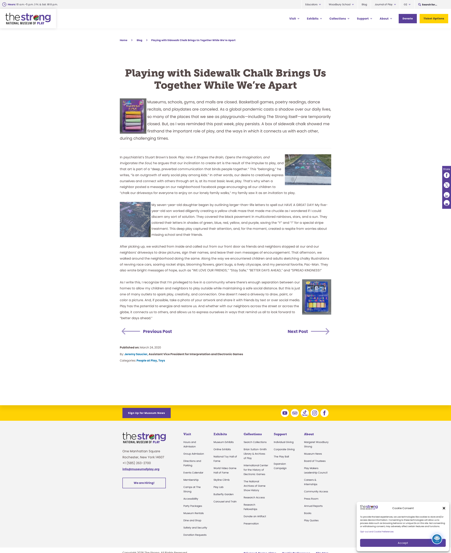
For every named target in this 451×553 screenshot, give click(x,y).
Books (307, 513)
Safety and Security (195, 527)
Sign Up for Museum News (146, 413)
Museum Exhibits (224, 442)
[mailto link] (446, 203)
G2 (405, 4)
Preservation (251, 523)
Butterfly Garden (224, 494)
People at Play (147, 360)
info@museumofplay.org (140, 469)
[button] (444, 508)
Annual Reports (313, 506)
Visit (292, 19)
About (384, 19)
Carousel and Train (225, 501)
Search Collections (255, 442)
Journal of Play (384, 4)
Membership (191, 480)
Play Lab (218, 487)
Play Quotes (311, 520)
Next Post (298, 331)
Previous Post (157, 331)
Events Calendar (193, 472)
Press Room (311, 498)
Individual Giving (284, 442)
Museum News (313, 453)
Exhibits (313, 19)
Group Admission (193, 453)
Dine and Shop (192, 520)
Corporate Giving (284, 449)
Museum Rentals (193, 513)
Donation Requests (194, 535)
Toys (161, 360)
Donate (408, 18)
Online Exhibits (222, 449)
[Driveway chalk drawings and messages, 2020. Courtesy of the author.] (262, 288)
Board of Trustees (315, 461)
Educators (311, 4)
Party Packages (192, 506)
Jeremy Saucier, (136, 354)
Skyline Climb (222, 480)
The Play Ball (281, 456)
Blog (364, 4)
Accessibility (190, 498)
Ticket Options (434, 18)
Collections (337, 19)
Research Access (254, 497)
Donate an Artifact (255, 516)
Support (363, 19)
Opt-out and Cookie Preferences (377, 531)
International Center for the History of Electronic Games (256, 470)
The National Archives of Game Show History (254, 486)
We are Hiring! (144, 483)
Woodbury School (339, 4)
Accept (403, 543)
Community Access (316, 491)
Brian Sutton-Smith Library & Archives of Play (255, 454)
